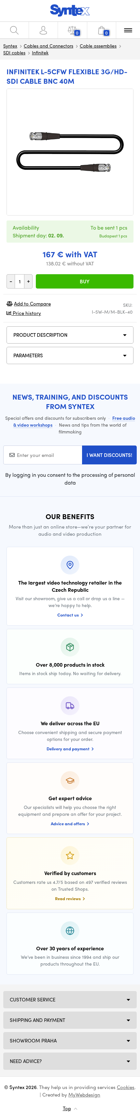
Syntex (10, 45)
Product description (40, 334)
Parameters (28, 355)
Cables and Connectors (48, 45)
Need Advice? (26, 1061)
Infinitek (40, 52)
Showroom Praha (33, 1040)
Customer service (32, 999)
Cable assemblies (98, 45)
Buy (85, 281)
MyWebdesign (84, 1094)
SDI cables (14, 52)
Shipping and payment (37, 1020)
